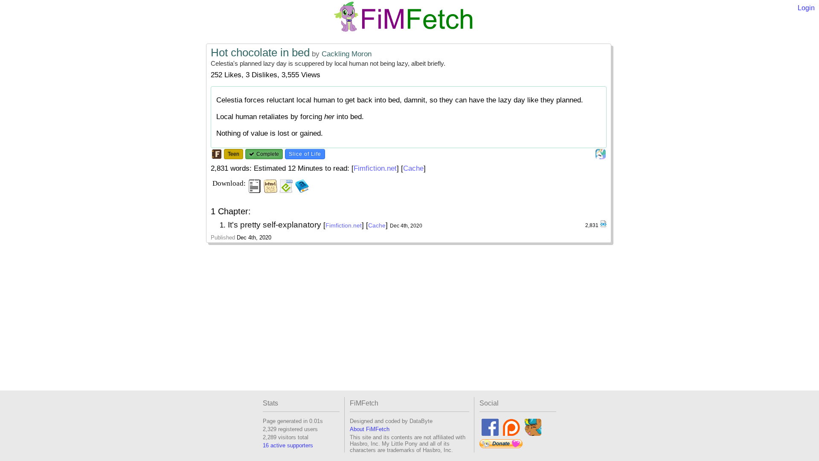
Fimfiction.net (375, 168)
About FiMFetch (369, 429)
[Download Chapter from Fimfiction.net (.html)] (603, 225)
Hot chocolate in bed (260, 52)
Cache (413, 168)
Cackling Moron (347, 54)
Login (806, 8)
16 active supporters (288, 445)
